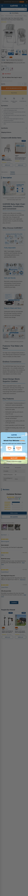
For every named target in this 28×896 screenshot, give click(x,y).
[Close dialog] (26, 433)
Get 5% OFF (14, 458)
